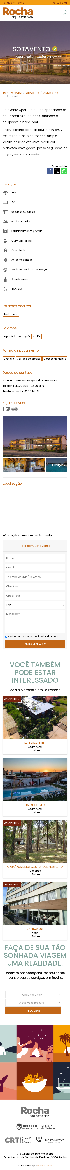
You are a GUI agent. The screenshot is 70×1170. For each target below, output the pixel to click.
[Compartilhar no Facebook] (50, 171)
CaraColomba (35, 805)
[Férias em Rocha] (16, 13)
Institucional (59, 3)
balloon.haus (44, 1165)
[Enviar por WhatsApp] (64, 171)
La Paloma (32, 92)
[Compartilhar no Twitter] (57, 171)
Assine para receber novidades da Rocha (33, 636)
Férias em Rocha (13, 3)
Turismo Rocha (12, 92)
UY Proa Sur (35, 929)
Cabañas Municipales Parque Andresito (35, 867)
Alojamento (50, 92)
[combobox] (35, 605)
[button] (65, 12)
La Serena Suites (35, 743)
